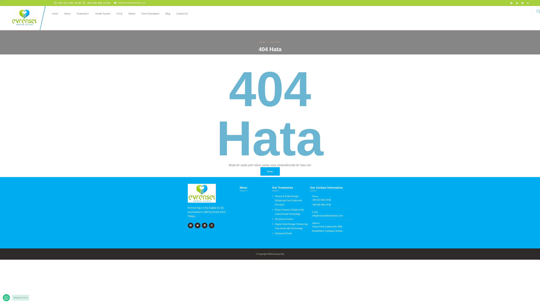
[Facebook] (511, 3)
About (67, 14)
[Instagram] (528, 3)
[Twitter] (517, 3)
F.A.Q (119, 14)
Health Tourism (102, 14)
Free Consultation (150, 14)
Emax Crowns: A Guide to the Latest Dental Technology (289, 212)
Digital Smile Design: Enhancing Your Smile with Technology (291, 226)
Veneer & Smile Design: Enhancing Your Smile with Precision (288, 200)
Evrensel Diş (278, 254)
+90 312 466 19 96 (321, 200)
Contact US (182, 14)
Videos (131, 14)
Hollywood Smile (283, 233)
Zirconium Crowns (284, 219)
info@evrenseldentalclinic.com (132, 3)
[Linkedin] (522, 3)
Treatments (81, 14)
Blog (168, 14)
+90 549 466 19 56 (321, 205)
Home (55, 14)
